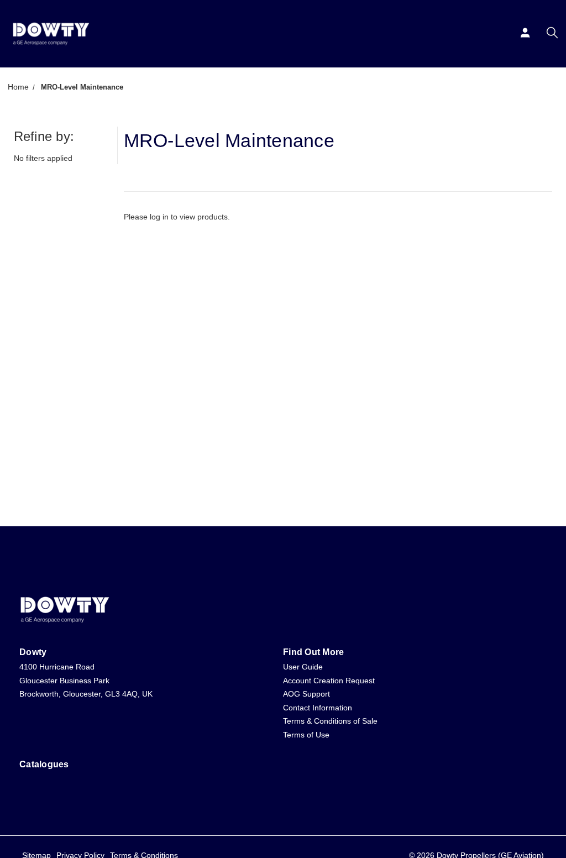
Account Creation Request (329, 680)
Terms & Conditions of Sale (330, 720)
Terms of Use (306, 734)
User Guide (303, 666)
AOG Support (306, 693)
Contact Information (317, 707)
